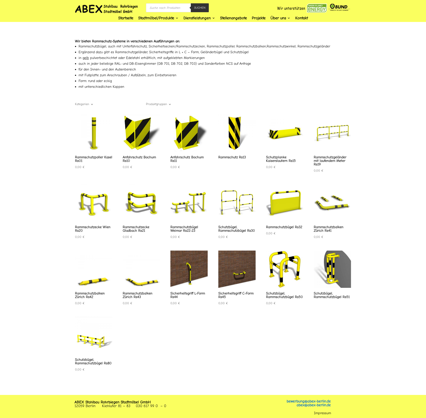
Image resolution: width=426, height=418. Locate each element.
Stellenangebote (233, 18)
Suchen (199, 7)
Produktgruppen (156, 104)
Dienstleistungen (197, 18)
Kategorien (82, 104)
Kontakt (301, 18)
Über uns (278, 18)
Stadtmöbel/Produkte (156, 18)
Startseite (125, 18)
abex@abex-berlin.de (314, 405)
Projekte (259, 18)
